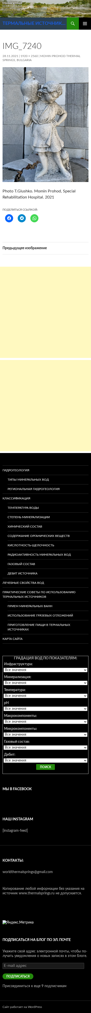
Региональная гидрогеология (34, 489)
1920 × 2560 (29, 56)
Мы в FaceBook (17, 789)
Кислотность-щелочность (31, 545)
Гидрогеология (16, 470)
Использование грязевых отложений (40, 615)
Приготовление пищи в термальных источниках (39, 627)
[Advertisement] (45, 312)
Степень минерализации (29, 517)
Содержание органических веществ (39, 535)
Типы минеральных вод (28, 479)
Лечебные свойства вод (23, 582)
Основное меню (85, 23)
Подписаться (18, 976)
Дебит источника (22, 573)
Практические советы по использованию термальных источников (39, 594)
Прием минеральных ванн (30, 606)
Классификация (16, 498)
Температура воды (23, 507)
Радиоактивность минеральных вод (39, 554)
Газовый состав (21, 564)
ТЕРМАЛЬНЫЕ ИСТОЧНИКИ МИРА (35, 23)
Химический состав (25, 526)
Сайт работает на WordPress (22, 1006)
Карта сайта (12, 638)
